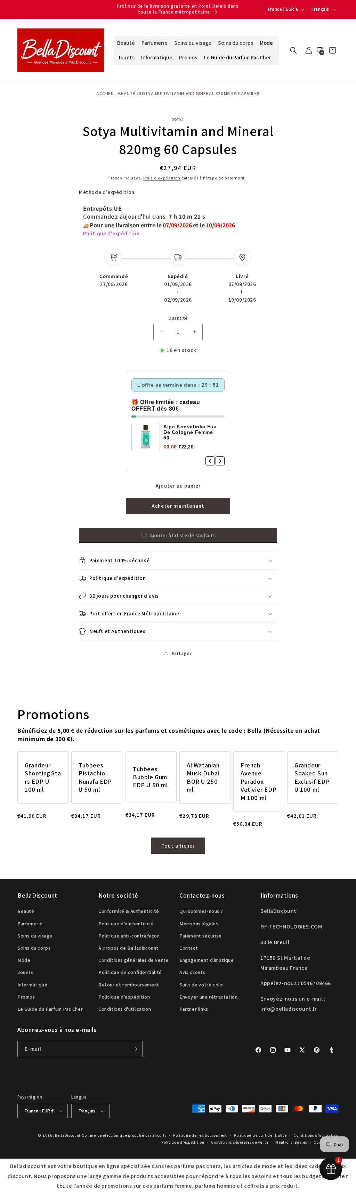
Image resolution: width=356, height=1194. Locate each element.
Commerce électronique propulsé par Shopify (124, 1135)
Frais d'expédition (162, 177)
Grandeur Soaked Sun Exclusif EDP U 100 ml (312, 777)
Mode (23, 960)
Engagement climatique (206, 960)
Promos (26, 997)
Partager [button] (181, 653)
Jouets (25, 972)
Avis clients (192, 972)
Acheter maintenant (178, 506)
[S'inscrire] (134, 1049)
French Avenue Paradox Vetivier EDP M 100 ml (258, 781)
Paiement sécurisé (200, 936)
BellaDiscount (68, 1135)
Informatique (32, 985)
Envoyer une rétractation (208, 997)
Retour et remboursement (128, 985)
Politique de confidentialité (130, 972)
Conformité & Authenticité (128, 911)
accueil (105, 93)
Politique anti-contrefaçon (129, 936)
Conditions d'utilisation (124, 1009)
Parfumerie (30, 923)
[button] (293, 50)
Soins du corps (33, 948)
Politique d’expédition (182, 1142)
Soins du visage (34, 936)
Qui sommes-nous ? (201, 911)
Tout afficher (178, 845)
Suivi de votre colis (201, 985)
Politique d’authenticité (125, 923)
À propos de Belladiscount (128, 948)
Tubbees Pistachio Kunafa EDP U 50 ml (95, 777)
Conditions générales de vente (133, 960)
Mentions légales (198, 923)
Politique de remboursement (200, 1135)
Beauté (127, 93)
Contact (188, 948)
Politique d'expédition (111, 233)
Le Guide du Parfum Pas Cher (50, 1009)
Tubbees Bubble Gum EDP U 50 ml (150, 777)
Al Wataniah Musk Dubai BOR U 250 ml (203, 777)
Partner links (193, 1009)
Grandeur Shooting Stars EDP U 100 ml (43, 777)
